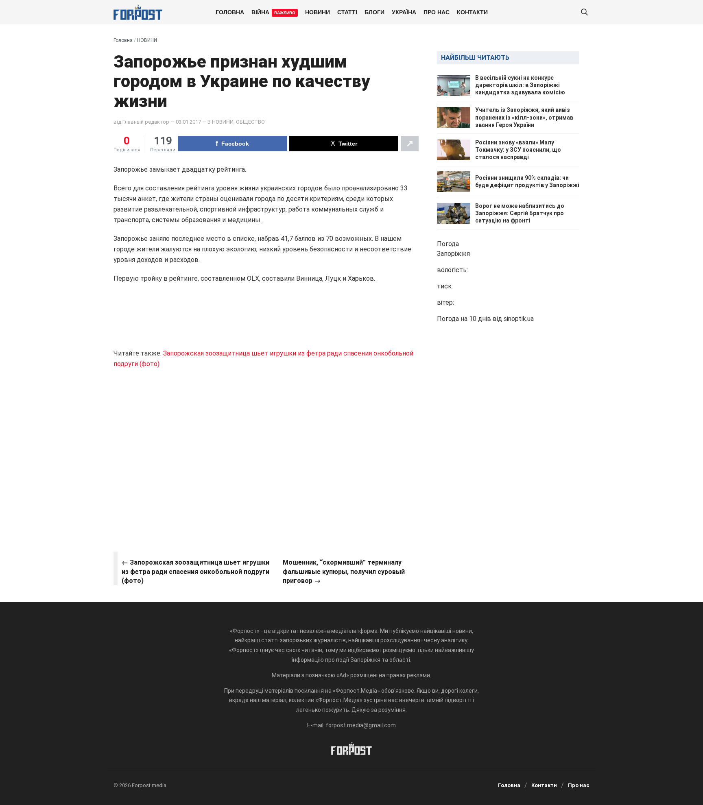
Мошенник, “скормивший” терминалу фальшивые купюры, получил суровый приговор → (344, 571)
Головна (230, 12)
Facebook (235, 143)
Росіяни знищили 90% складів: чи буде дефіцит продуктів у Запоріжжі (527, 181)
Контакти (472, 12)
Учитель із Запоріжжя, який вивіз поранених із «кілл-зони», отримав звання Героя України (524, 117)
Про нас (437, 12)
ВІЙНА (273, 12)
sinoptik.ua (519, 319)
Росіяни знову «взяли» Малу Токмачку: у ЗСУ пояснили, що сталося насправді (518, 149)
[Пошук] (584, 12)
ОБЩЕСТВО (250, 122)
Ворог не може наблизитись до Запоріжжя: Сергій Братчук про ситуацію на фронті (519, 213)
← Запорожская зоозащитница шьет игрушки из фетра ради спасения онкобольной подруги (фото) (195, 571)
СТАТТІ (347, 12)
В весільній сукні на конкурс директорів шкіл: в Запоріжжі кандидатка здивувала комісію (520, 85)
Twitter (347, 143)
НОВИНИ (317, 12)
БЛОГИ (374, 12)
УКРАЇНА (404, 12)
